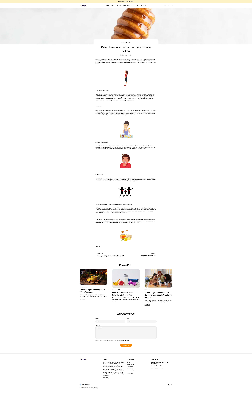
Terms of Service (131, 371)
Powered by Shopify (93, 387)
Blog (131, 55)
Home (128, 362)
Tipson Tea (85, 387)
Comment (98, 325)
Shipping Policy (130, 366)
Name (97, 318)
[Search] (165, 5)
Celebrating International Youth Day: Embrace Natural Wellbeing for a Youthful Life (158, 295)
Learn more (82, 299)
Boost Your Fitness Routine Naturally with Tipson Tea (122, 293)
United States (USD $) (86, 384)
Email (128, 318)
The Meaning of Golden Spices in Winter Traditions (92, 290)
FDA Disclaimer (130, 364)
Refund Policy (130, 373)
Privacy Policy (130, 369)
